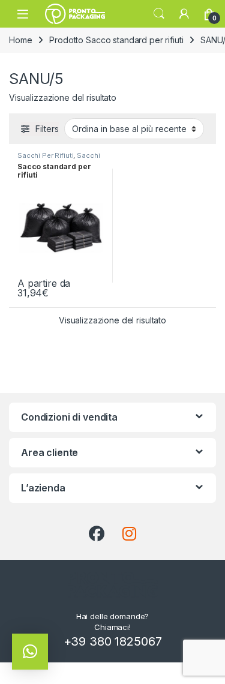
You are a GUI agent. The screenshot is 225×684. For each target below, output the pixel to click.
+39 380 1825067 (113, 641)
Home (20, 40)
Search (159, 13)
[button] (30, 652)
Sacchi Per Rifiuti (45, 155)
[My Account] (184, 14)
